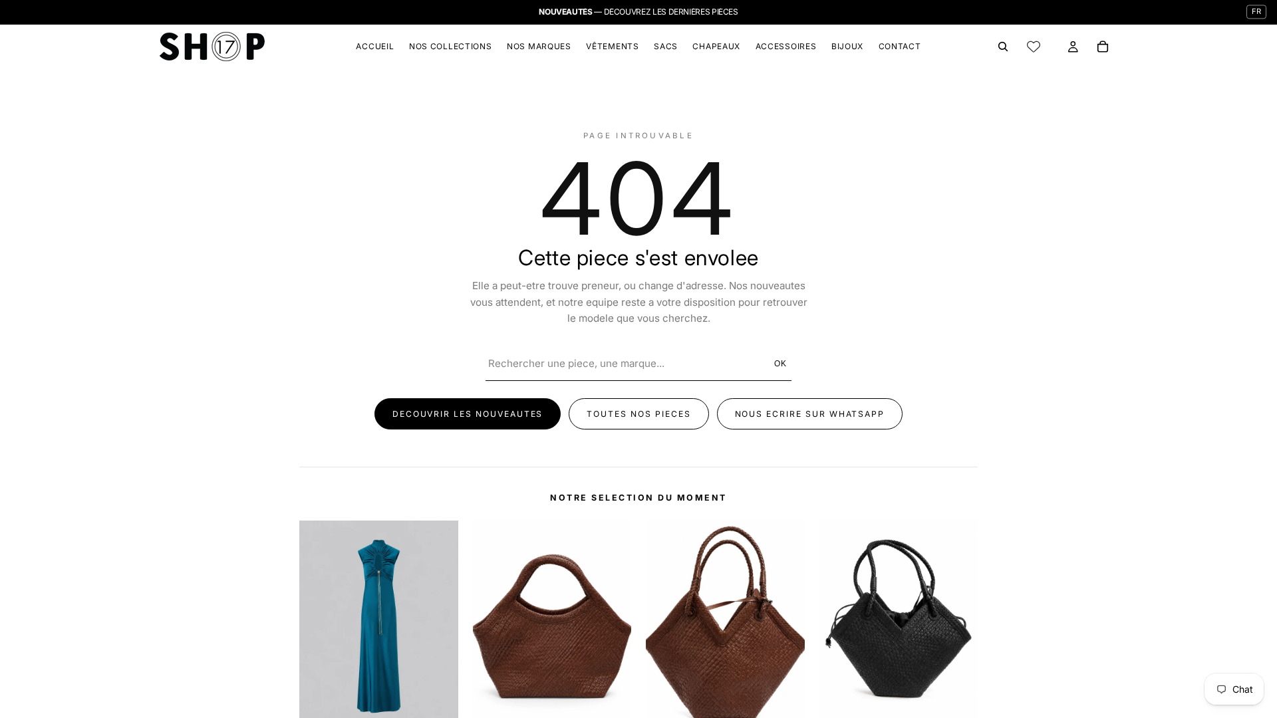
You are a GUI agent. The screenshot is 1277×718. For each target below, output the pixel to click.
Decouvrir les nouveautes (467, 414)
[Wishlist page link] (1033, 46)
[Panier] (1102, 46)
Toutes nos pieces (638, 414)
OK (781, 363)
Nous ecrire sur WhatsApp (810, 414)
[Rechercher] (1003, 46)
